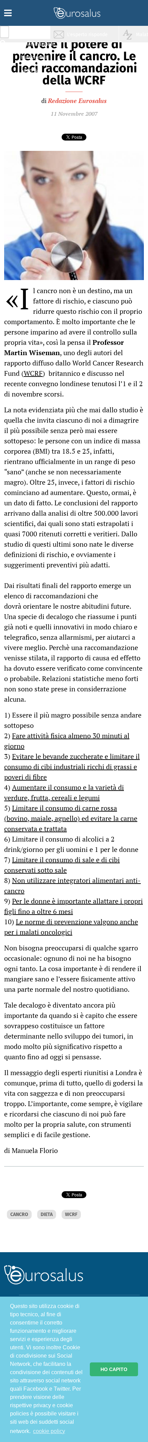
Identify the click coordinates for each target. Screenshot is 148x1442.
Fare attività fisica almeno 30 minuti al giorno (66, 741)
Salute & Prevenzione (34, 33)
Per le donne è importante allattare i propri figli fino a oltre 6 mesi (73, 906)
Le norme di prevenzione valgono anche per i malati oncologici (71, 927)
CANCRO (19, 1214)
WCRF (33, 373)
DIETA (47, 1214)
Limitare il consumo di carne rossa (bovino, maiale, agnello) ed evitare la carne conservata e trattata (70, 818)
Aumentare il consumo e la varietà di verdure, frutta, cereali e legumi (64, 792)
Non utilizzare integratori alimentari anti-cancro (72, 885)
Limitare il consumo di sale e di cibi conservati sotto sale (62, 865)
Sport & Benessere (32, 73)
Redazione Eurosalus (77, 100)
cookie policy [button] (49, 1431)
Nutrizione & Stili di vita (35, 59)
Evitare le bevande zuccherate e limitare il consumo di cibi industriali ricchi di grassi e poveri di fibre (72, 767)
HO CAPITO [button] (114, 1369)
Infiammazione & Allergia (36, 46)
